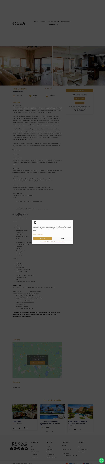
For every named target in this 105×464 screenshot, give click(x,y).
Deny (62, 238)
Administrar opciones (38, 234)
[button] (71, 222)
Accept (42, 238)
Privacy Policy (50, 241)
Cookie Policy (43, 241)
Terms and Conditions (59, 241)
